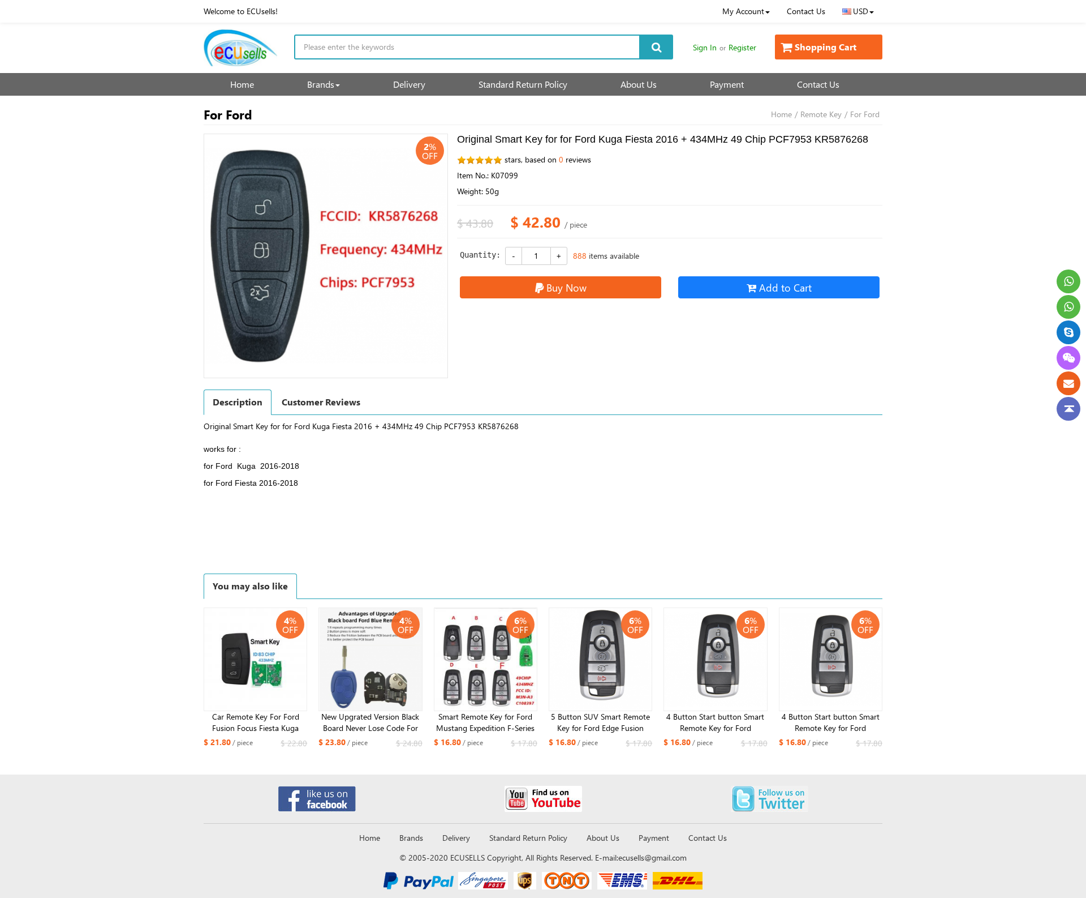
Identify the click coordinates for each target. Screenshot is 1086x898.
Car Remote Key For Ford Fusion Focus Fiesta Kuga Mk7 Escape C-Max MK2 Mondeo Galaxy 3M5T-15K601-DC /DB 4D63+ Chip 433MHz (256, 722)
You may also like (250, 586)
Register (742, 47)
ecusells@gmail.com (652, 857)
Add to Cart (785, 287)
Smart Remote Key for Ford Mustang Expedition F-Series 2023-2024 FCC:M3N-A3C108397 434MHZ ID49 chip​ (485, 722)
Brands (320, 84)
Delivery (409, 84)
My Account (743, 11)
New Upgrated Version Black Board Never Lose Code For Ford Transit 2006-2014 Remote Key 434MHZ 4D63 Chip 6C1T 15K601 (370, 722)
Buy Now (566, 287)
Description (237, 402)
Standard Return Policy (523, 84)
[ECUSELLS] (240, 47)
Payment (727, 84)
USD (860, 11)
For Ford (865, 114)
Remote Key (821, 114)
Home (242, 84)
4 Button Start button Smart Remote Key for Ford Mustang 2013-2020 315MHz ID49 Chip (715, 722)
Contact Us (806, 11)
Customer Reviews (321, 402)
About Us (638, 84)
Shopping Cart (825, 47)
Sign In (705, 47)
